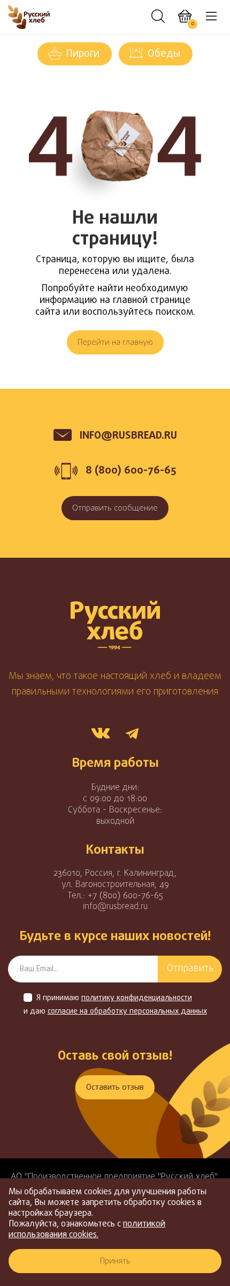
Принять (115, 1261)
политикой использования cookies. (87, 1229)
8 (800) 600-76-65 (131, 470)
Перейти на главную (115, 343)
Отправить (190, 969)
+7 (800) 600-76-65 (125, 896)
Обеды (164, 54)
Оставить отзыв (115, 1087)
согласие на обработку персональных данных (127, 1012)
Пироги (82, 54)
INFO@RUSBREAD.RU (128, 435)
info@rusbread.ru (115, 906)
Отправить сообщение (115, 508)
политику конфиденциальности (136, 998)
